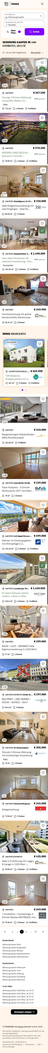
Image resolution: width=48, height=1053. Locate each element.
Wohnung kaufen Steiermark (14, 967)
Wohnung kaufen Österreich (14, 980)
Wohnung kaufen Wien (12, 944)
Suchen (36, 32)
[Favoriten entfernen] (7, 25)
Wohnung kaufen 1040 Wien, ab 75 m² (18, 993)
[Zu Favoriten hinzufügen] (42, 62)
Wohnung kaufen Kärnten (13, 951)
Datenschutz (29, 1044)
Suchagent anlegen (23, 1012)
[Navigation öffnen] (42, 4)
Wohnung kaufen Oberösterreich (16, 957)
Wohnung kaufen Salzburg (13, 974)
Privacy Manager (9, 1047)
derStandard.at (20, 1042)
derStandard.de (8, 1042)
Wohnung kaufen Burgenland (14, 948)
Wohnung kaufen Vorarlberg (14, 977)
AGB (39, 1044)
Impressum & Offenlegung (12, 1044)
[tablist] (24, 390)
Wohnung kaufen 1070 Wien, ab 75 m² (18, 1003)
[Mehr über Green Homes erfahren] (42, 70)
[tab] (22, 390)
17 (36, 932)
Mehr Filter (15, 31)
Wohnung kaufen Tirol (11, 971)
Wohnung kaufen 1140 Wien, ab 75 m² (18, 1000)
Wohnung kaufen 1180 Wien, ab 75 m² (18, 990)
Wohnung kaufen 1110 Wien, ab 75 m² (18, 997)
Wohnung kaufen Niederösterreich (16, 954)
